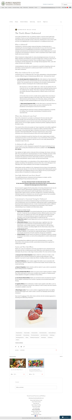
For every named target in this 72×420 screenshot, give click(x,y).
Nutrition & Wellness (24, 21)
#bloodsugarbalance (20, 337)
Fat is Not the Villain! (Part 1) (17, 369)
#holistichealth (18, 335)
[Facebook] (62, 7)
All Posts (11, 21)
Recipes (16, 21)
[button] (61, 21)
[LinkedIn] (65, 7)
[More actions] (56, 29)
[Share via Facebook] (15, 346)
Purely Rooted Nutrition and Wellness (36, 396)
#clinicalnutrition (34, 332)
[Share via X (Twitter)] (18, 346)
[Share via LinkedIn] (21, 346)
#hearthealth (43, 337)
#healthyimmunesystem (34, 337)
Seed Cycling (32, 21)
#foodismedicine (19, 332)
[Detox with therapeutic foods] (36, 363)
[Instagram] (64, 7)
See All (61, 356)
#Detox (27, 337)
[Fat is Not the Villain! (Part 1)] (18, 363)
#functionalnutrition (43, 332)
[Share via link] (24, 346)
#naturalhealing (26, 335)
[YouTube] (67, 7)
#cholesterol (50, 337)
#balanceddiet (26, 332)
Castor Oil (39, 21)
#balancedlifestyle (52, 332)
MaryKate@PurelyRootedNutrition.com (36, 398)
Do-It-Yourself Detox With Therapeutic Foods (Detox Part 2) (35, 370)
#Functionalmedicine (35, 335)
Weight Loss (45, 21)
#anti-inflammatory (44, 335)
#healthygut (52, 335)
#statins (17, 339)
